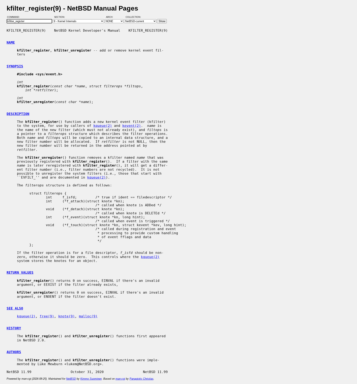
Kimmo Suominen (91, 378)
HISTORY (14, 328)
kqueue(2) (102, 126)
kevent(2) (131, 126)
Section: (60, 17)
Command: (14, 17)
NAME (11, 42)
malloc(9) (88, 316)
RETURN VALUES (20, 273)
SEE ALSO (15, 308)
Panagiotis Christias (142, 378)
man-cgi (120, 378)
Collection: (133, 17)
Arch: (111, 17)
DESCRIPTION (18, 114)
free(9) (47, 316)
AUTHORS (14, 352)
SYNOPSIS (15, 66)
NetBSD (71, 378)
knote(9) (66, 316)
